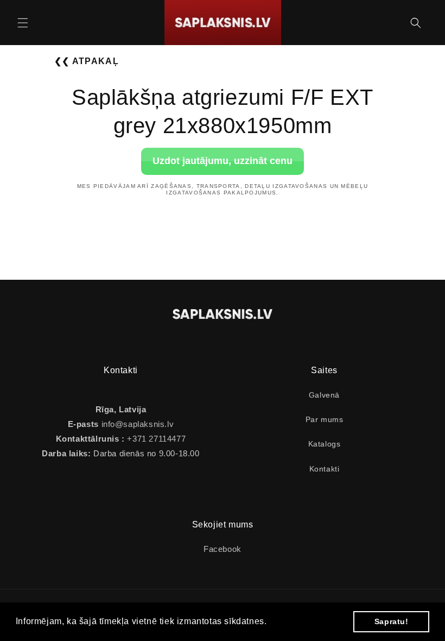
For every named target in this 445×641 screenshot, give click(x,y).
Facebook (222, 549)
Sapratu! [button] (391, 621)
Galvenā (324, 395)
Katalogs (324, 443)
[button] (23, 23)
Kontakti (324, 468)
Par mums (325, 419)
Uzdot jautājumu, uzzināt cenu (222, 160)
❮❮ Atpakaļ (86, 61)
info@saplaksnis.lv (137, 424)
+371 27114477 (155, 438)
